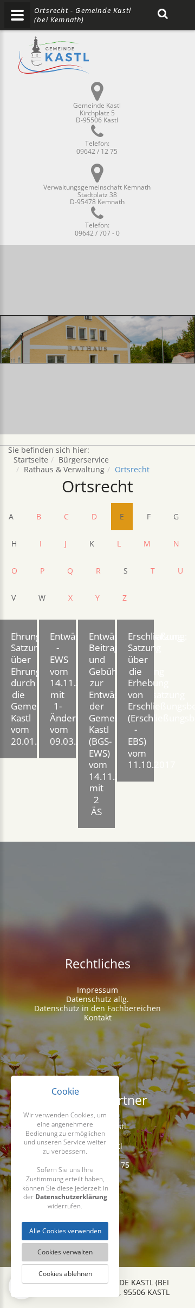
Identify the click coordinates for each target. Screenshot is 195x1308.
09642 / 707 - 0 (97, 233)
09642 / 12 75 (97, 151)
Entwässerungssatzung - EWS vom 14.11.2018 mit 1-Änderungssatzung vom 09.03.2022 (63, 688)
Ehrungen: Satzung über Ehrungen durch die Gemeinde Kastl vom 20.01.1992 (24, 688)
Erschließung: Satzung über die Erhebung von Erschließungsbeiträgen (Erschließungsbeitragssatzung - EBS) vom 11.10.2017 (141, 700)
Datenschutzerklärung (71, 1196)
